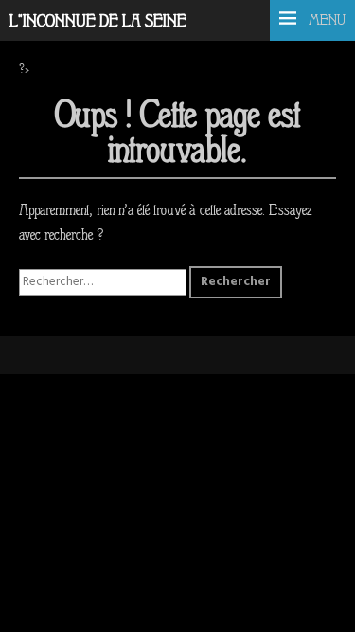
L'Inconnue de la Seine (97, 21)
